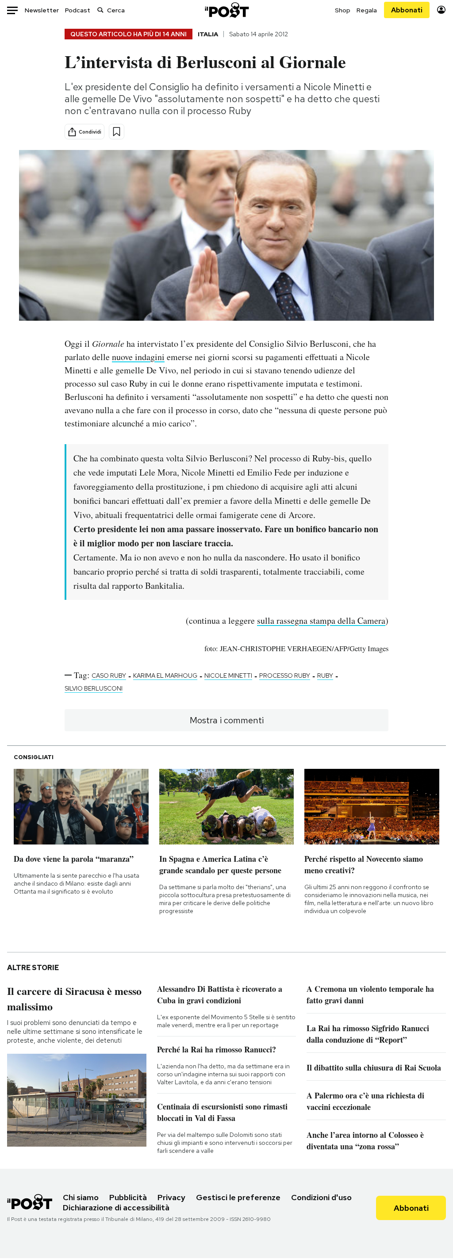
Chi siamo (81, 1197)
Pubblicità (128, 1197)
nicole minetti (228, 675)
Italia (208, 34)
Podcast (77, 10)
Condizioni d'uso (321, 1197)
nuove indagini (138, 357)
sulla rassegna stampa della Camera (321, 620)
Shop (342, 10)
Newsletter (42, 10)
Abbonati (406, 10)
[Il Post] (226, 10)
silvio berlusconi (94, 688)
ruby (325, 675)
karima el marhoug (165, 675)
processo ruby (284, 675)
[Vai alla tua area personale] (441, 10)
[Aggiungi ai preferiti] (116, 131)
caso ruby (109, 675)
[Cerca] (100, 10)
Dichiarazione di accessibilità (116, 1207)
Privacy (171, 1197)
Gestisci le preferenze (238, 1197)
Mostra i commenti (227, 720)
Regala (367, 10)
